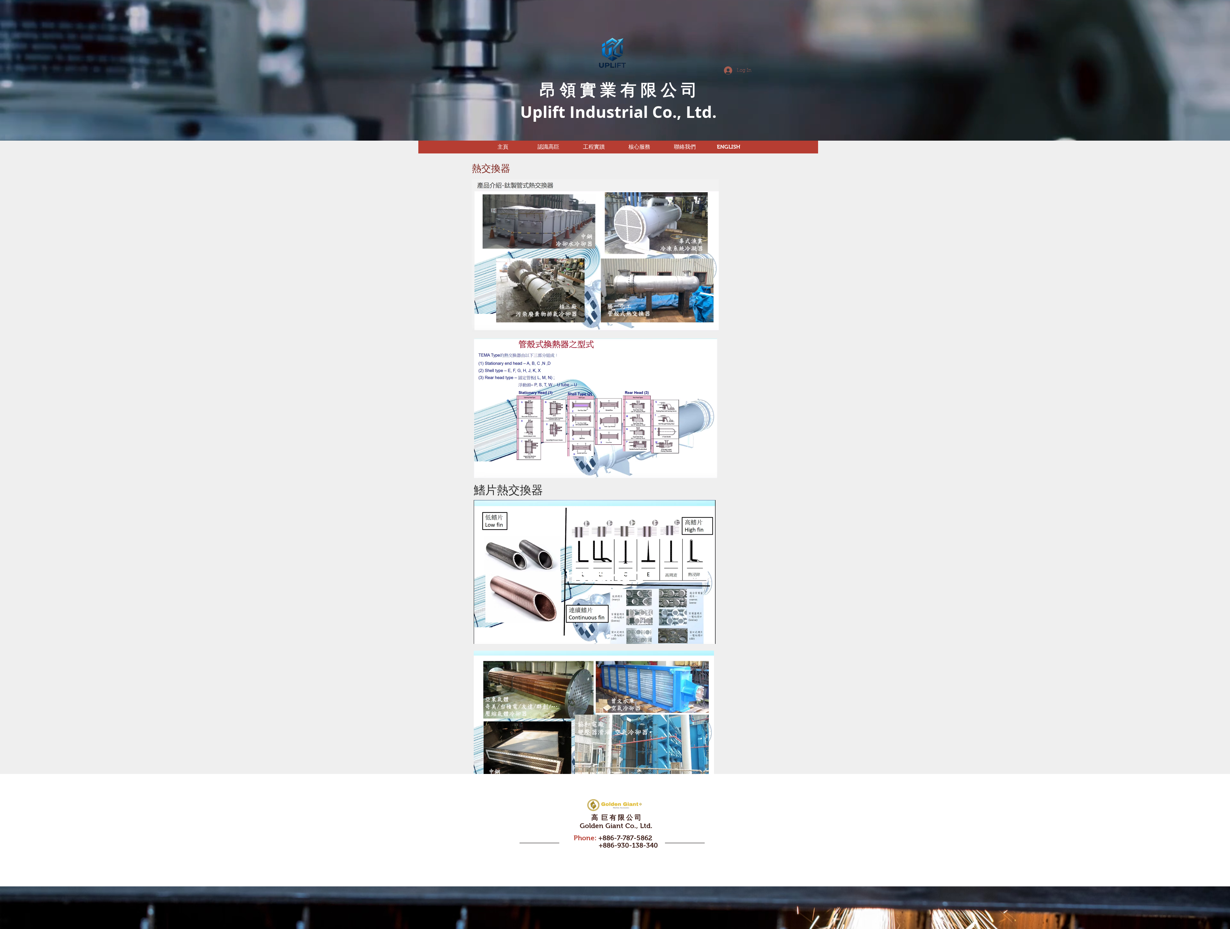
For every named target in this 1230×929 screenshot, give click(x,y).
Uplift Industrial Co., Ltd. (618, 112)
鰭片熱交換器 (508, 490)
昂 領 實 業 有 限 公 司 (618, 89)
